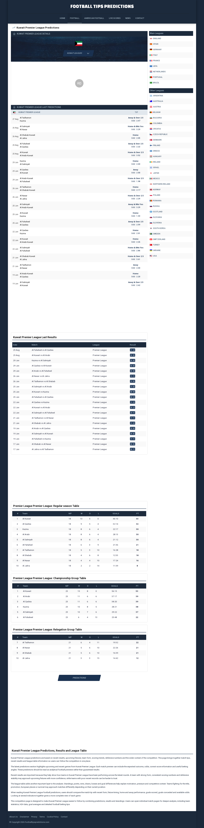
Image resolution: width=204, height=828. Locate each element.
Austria (157, 107)
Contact (139, 18)
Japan (156, 173)
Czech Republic (160, 134)
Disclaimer (24, 817)
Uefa (155, 66)
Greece (156, 151)
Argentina (158, 96)
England (157, 38)
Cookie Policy (53, 817)
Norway (157, 190)
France (156, 61)
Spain (155, 44)
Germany (157, 50)
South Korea (159, 228)
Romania (157, 201)
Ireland (156, 162)
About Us (13, 817)
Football (74, 18)
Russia (156, 206)
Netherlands (159, 72)
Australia (158, 101)
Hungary (157, 156)
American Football (94, 18)
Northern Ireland (161, 184)
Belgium (156, 112)
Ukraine (157, 250)
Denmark (157, 140)
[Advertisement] (79, 83)
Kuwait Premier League (29, 112)
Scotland (157, 212)
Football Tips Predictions (102, 6)
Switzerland (159, 239)
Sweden (156, 234)
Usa (155, 256)
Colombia (157, 123)
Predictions (79, 678)
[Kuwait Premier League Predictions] (79, 44)
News (128, 18)
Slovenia (157, 223)
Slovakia (157, 217)
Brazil (156, 83)
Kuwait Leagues (74, 53)
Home (62, 18)
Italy (155, 55)
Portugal (157, 77)
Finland (156, 145)
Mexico (156, 179)
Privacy (34, 817)
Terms (42, 817)
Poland (156, 195)
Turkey (156, 245)
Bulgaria (157, 118)
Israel (156, 167)
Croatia (157, 129)
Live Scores (115, 18)
